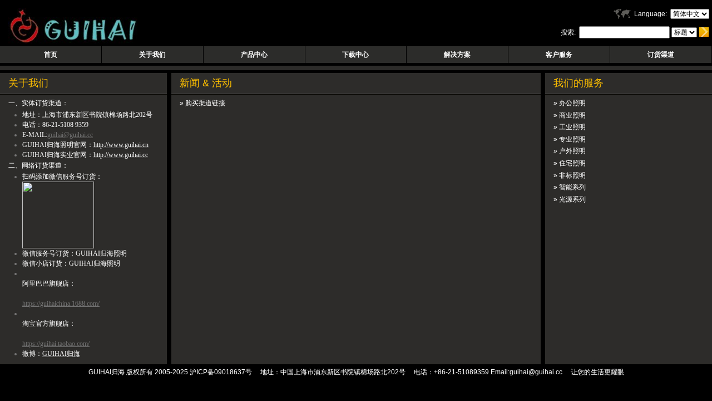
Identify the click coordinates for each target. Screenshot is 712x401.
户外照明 (572, 151)
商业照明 (572, 115)
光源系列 (572, 199)
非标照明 (572, 175)
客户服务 (559, 54)
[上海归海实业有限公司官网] (68, 41)
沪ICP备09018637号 (221, 372)
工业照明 (572, 127)
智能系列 (572, 187)
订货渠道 (660, 54)
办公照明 (572, 103)
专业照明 (572, 139)
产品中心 (254, 54)
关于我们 (152, 54)
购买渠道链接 (205, 103)
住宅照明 (572, 163)
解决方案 (457, 54)
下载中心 (355, 54)
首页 (50, 54)
